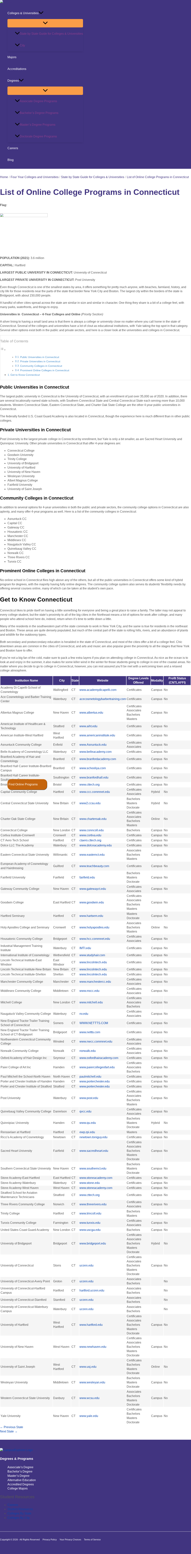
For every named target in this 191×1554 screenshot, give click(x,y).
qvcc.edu (85, 1111)
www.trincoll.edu (90, 1213)
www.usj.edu (87, 1366)
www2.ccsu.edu (90, 803)
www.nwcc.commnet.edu (95, 1041)
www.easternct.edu (92, 854)
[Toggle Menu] (45, 23)
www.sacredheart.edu (93, 1150)
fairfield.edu (87, 877)
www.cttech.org (89, 784)
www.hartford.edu (91, 1324)
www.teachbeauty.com (94, 866)
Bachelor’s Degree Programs (39, 112)
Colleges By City (18, 1517)
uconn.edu (86, 1265)
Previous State (11, 1427)
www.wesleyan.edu (92, 1382)
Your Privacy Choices (70, 1539)
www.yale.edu (88, 1416)
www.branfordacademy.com (97, 759)
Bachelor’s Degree (19, 1471)
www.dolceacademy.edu (95, 845)
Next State (9, 1431)
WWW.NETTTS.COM (93, 1023)
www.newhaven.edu (92, 1346)
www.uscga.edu (90, 1229)
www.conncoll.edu (91, 830)
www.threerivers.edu (93, 1204)
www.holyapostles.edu (94, 927)
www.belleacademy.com (95, 751)
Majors (11, 57)
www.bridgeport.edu (92, 1243)
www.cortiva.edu (90, 835)
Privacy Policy (50, 1539)
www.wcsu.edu (89, 1398)
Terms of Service (92, 1539)
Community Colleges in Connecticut (41, 366)
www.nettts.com (89, 1032)
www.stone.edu (89, 1182)
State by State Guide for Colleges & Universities (51, 33)
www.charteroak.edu (93, 818)
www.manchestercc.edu (95, 981)
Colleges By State (19, 1513)
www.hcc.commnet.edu (94, 938)
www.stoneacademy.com (95, 1177)
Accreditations (16, 68)
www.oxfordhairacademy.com (98, 1057)
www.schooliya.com (92, 768)
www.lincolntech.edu (93, 962)
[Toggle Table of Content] (3, 349)
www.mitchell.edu (91, 1002)
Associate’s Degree (20, 1467)
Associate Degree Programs (38, 101)
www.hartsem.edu (91, 915)
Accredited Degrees (20, 1484)
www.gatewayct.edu (92, 888)
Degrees (13, 80)
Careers (12, 148)
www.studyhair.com (92, 955)
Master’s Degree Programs (37, 124)
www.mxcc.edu (89, 990)
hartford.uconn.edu (91, 1290)
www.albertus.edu (91, 712)
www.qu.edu (87, 1122)
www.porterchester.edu (94, 1081)
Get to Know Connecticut (25, 374)
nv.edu (83, 1013)
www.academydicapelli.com (97, 689)
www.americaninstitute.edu (97, 735)
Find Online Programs (23, 784)
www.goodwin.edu (91, 902)
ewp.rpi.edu (87, 1132)
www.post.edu (88, 1098)
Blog (10, 159)
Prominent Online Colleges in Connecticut (44, 370)
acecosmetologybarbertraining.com (102, 699)
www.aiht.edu (88, 726)
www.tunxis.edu (89, 1222)
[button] (41, 13)
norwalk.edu (87, 1050)
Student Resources (20, 1509)
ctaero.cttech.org (90, 840)
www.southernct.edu (92, 1168)
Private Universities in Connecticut (40, 361)
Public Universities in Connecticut (39, 357)
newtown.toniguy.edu (93, 1137)
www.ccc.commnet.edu (94, 791)
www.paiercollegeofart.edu (97, 1067)
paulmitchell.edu (90, 1076)
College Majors (17, 1488)
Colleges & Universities (23, 13)
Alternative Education (21, 1480)
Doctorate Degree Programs (38, 136)
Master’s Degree (18, 1475)
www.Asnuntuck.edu (93, 744)
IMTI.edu (85, 948)
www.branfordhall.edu (93, 777)
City (22, 45)
